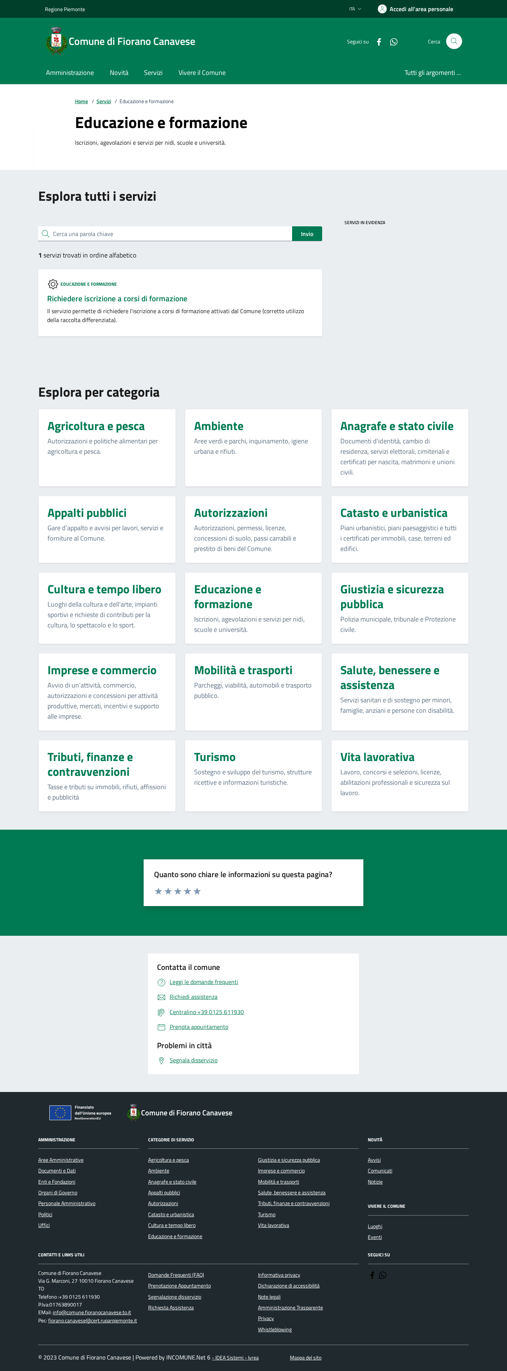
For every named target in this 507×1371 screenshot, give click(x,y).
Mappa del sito (305, 1358)
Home (81, 101)
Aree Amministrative (61, 1160)
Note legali (269, 1297)
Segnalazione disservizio (174, 1297)
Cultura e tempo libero (172, 1225)
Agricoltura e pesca (168, 1160)
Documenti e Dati (57, 1171)
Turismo (266, 1214)
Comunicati (380, 1171)
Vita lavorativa (273, 1225)
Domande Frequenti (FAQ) (176, 1275)
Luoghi (375, 1226)
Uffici (44, 1225)
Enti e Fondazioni (56, 1182)
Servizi (104, 101)
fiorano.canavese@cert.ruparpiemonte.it (92, 1321)
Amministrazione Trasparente (290, 1307)
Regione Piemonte (65, 9)
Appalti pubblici (164, 1192)
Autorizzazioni (163, 1203)
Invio (307, 233)
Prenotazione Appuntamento (179, 1286)
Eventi (375, 1237)
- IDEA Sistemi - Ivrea (235, 1358)
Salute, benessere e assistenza (292, 1192)
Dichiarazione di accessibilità (289, 1286)
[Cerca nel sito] (454, 41)
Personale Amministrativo (66, 1203)
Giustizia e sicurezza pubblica (289, 1160)
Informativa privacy (279, 1275)
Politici (45, 1214)
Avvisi (374, 1160)
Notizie (375, 1182)
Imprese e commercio (281, 1171)
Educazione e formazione (88, 284)
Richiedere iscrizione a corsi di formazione (117, 299)
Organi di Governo (57, 1192)
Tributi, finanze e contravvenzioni (294, 1203)
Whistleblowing (275, 1329)
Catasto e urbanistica (171, 1214)
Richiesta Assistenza (171, 1307)
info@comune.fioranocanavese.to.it (92, 1312)
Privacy (266, 1318)
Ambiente (158, 1171)
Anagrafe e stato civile (172, 1182)
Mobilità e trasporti (278, 1182)
